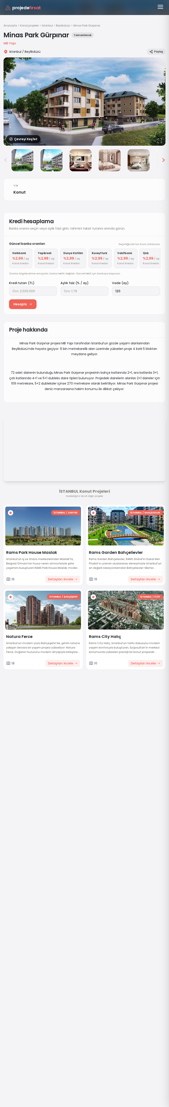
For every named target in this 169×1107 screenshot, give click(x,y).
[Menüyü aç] (160, 7)
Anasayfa (10, 25)
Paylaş (158, 51)
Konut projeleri (29, 25)
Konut (19, 192)
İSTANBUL (59, 512)
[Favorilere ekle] (10, 512)
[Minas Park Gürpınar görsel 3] (51, 160)
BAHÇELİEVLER (152, 512)
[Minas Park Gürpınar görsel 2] (22, 160)
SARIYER (72, 512)
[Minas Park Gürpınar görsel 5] (110, 160)
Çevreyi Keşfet (25, 139)
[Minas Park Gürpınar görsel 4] (81, 160)
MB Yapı (10, 43)
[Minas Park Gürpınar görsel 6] (139, 160)
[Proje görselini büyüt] (84, 101)
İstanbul (47, 25)
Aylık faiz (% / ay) (74, 283)
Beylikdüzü (63, 25)
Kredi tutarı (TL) (21, 283)
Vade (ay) (120, 283)
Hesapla (20, 304)
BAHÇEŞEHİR (70, 596)
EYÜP (157, 596)
